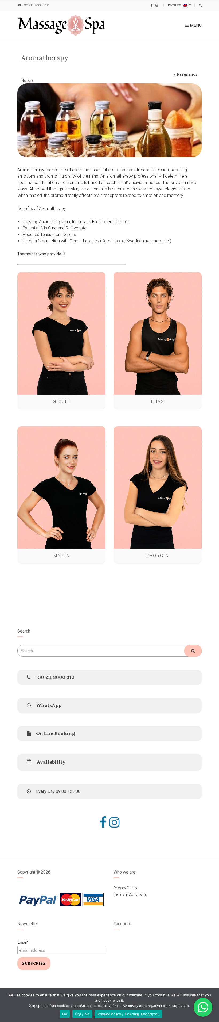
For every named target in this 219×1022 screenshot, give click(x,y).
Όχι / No (82, 1014)
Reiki (26, 80)
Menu (195, 25)
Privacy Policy (125, 888)
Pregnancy (187, 74)
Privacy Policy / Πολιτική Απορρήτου (128, 1014)
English (175, 5)
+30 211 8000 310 (35, 5)
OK (64, 1014)
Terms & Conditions (130, 894)
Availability (51, 762)
